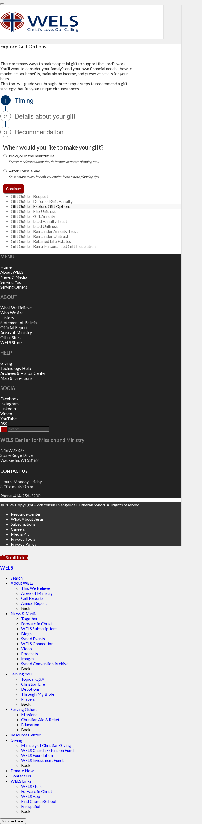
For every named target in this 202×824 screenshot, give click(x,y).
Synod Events (33, 638)
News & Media (13, 276)
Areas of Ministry (16, 332)
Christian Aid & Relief (40, 719)
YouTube (8, 418)
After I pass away (24, 170)
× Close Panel (13, 821)
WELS (6, 568)
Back (26, 608)
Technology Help (15, 368)
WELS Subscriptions (39, 628)
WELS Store (11, 342)
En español (30, 806)
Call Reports (32, 598)
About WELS (11, 271)
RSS (3, 423)
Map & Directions (16, 378)
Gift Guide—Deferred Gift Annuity (42, 201)
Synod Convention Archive (44, 663)
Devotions (30, 689)
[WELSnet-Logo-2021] (39, 35)
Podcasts (29, 653)
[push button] (13, 188)
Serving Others (13, 286)
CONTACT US (14, 470)
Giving (6, 363)
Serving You (10, 281)
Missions (29, 714)
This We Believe (35, 588)
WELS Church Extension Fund (47, 750)
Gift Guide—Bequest (29, 196)
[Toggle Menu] (2, 4)
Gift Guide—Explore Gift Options (41, 206)
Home (6, 266)
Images (27, 658)
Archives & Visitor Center (23, 373)
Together (29, 618)
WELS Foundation (37, 755)
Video (26, 648)
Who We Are (11, 312)
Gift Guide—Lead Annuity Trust (39, 221)
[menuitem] (96, 513)
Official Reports (14, 327)
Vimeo (6, 413)
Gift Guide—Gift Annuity (33, 216)
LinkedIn (8, 408)
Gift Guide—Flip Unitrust (33, 211)
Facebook (9, 398)
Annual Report (34, 603)
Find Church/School (38, 801)
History (7, 317)
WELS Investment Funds (42, 760)
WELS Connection (37, 643)
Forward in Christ (36, 623)
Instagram (9, 403)
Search (17, 577)
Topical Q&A (32, 679)
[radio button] (5, 155)
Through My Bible (37, 694)
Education (30, 724)
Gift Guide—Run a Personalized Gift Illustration (53, 246)
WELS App (30, 796)
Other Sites (10, 337)
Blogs (26, 633)
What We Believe (16, 307)
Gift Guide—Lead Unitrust (34, 226)
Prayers (28, 699)
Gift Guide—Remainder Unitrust (39, 236)
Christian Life (33, 684)
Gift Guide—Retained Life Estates (41, 241)
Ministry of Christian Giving (46, 745)
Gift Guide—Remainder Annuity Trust (44, 231)
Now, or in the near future (31, 155)
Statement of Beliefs (18, 322)
